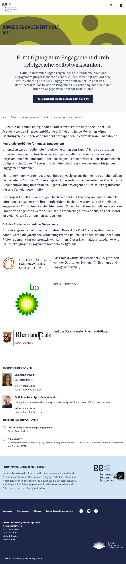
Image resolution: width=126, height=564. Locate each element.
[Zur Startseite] (9, 7)
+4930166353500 (27, 386)
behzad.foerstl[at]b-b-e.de (28, 412)
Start (4, 117)
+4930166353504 (27, 408)
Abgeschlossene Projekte (36, 117)
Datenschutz (23, 511)
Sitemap (37, 511)
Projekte (15, 117)
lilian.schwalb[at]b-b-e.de (28, 389)
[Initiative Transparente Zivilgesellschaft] (108, 545)
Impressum (7, 511)
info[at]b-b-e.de (9, 536)
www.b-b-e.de (8, 539)
